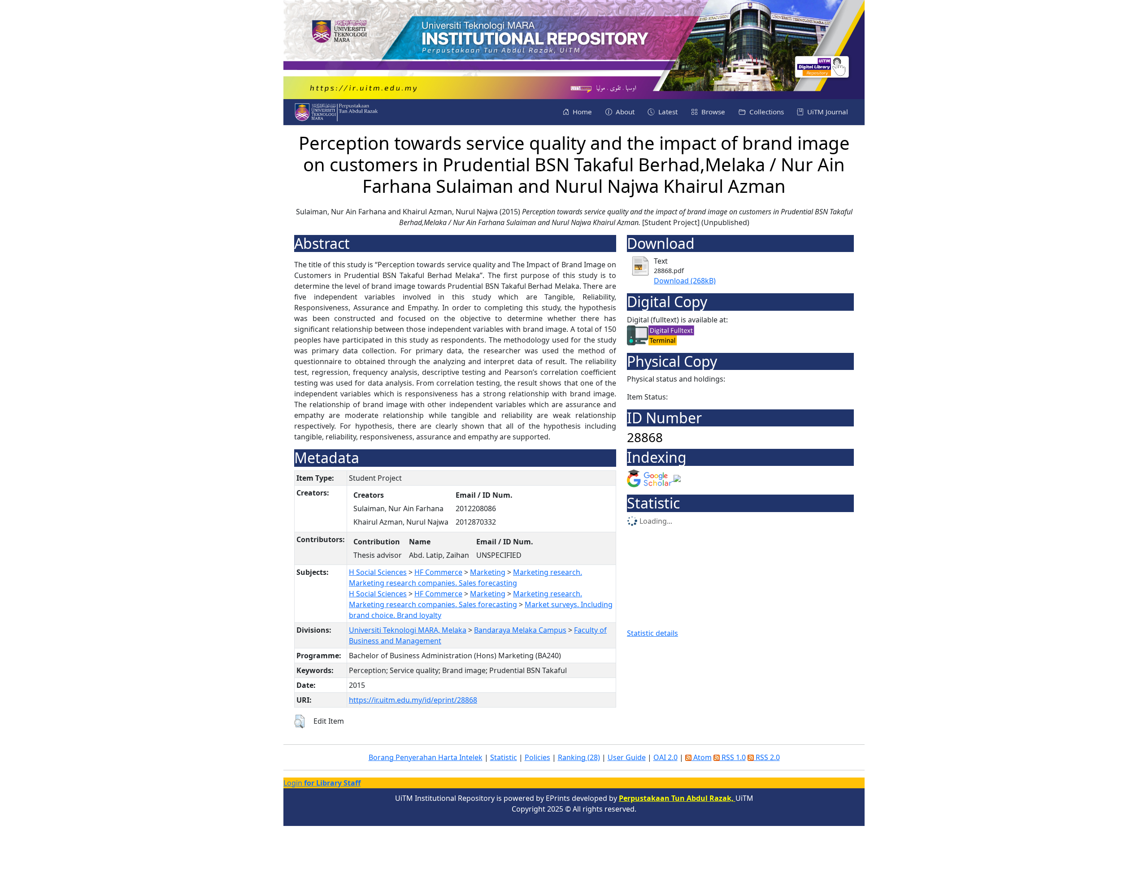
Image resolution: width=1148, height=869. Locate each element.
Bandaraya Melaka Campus (520, 630)
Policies (537, 757)
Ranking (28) (579, 757)
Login (322, 783)
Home (581, 111)
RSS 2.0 (767, 757)
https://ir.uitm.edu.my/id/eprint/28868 (413, 700)
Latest (667, 111)
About (624, 111)
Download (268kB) (685, 281)
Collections (766, 111)
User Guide (627, 757)
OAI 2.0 (665, 757)
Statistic (503, 757)
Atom (701, 757)
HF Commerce (438, 572)
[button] (299, 721)
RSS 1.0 (733, 757)
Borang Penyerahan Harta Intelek (426, 757)
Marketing (487, 572)
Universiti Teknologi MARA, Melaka (407, 630)
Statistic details (652, 633)
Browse (712, 111)
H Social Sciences (378, 572)
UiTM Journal (826, 111)
